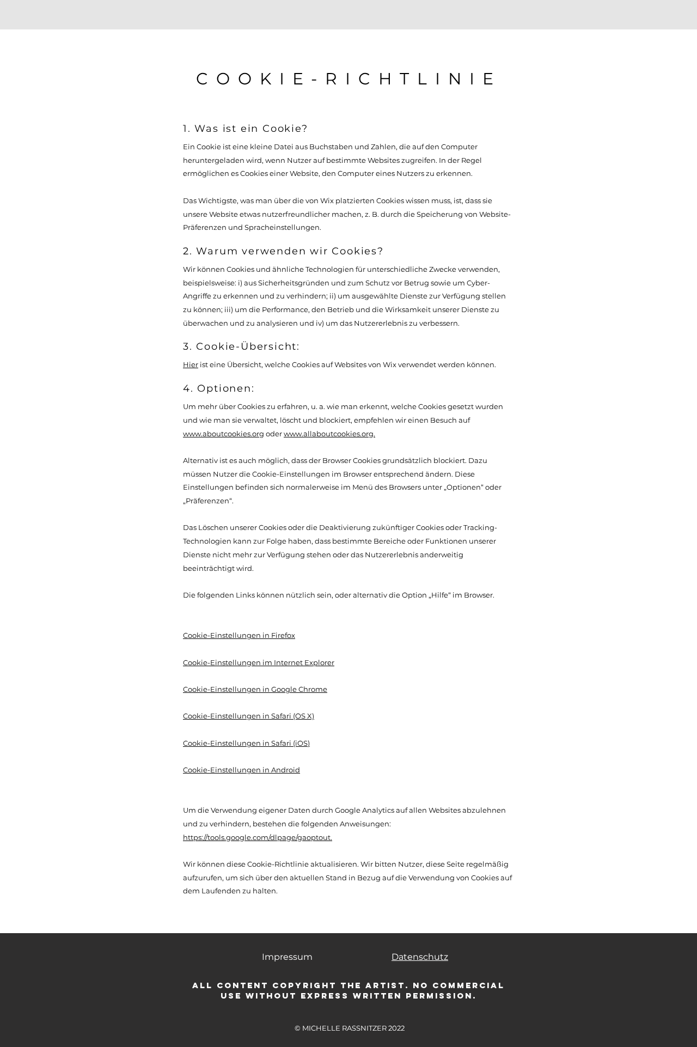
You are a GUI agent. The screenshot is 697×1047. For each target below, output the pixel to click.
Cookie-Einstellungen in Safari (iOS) (246, 743)
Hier (190, 364)
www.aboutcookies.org (223, 433)
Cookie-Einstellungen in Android (241, 769)
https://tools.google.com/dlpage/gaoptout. (257, 837)
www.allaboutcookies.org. (329, 433)
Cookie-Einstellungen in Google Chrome (255, 689)
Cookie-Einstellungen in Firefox (239, 635)
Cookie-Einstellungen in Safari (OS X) (248, 715)
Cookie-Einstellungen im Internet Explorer (258, 662)
